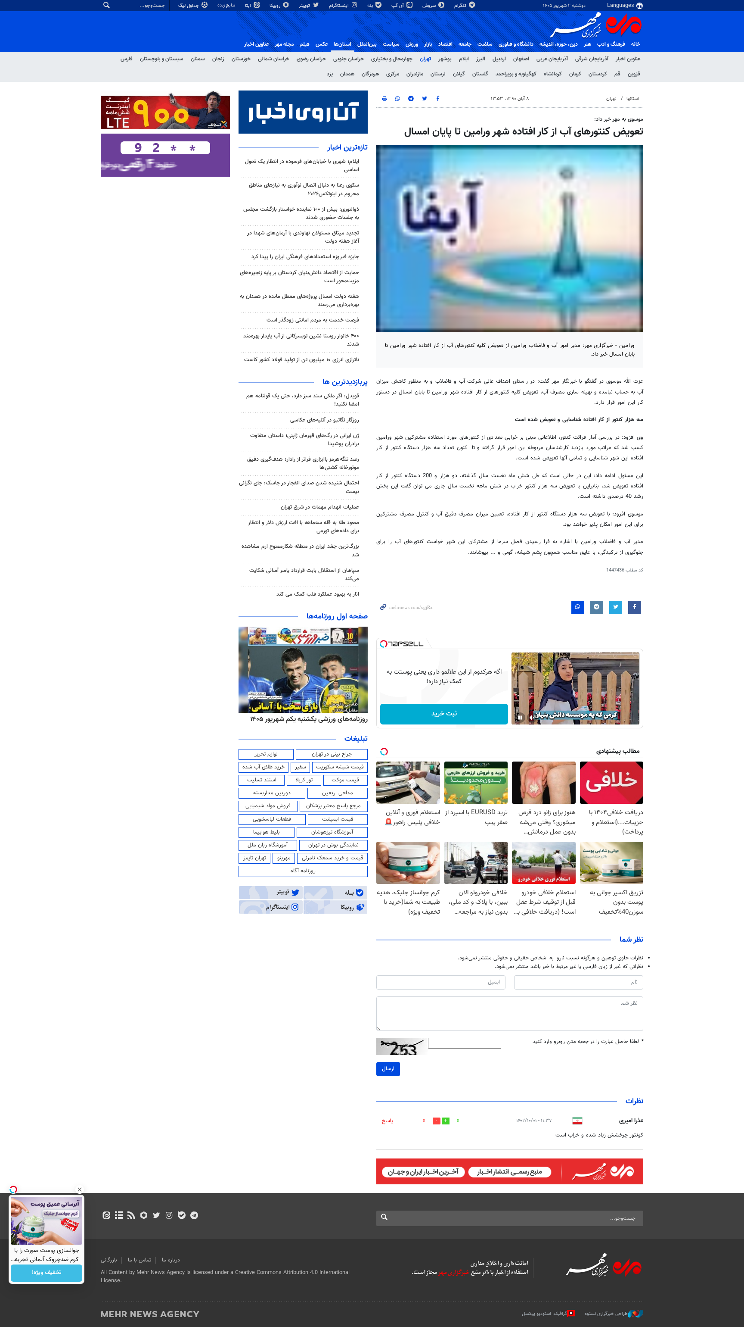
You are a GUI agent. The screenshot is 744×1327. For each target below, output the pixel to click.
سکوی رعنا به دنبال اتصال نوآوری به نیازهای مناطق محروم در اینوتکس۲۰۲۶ (304, 189)
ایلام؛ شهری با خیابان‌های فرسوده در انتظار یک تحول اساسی (302, 165)
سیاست (391, 44)
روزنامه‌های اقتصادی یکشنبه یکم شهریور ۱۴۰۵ (306, 719)
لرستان (438, 74)
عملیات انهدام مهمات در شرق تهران (320, 507)
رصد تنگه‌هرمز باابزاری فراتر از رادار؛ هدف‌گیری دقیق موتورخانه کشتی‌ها (303, 463)
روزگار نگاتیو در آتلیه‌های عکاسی (324, 420)
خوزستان (241, 59)
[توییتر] (156, 1216)
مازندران (414, 74)
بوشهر (445, 59)
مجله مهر (284, 44)
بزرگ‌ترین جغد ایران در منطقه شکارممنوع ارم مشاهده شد (300, 550)
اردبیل (499, 59)
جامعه (465, 44)
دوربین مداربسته (272, 793)
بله (370, 5)
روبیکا (276, 5)
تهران (425, 59)
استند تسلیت (261, 780)
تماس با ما (139, 1260)
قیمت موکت (345, 780)
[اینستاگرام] (169, 1216)
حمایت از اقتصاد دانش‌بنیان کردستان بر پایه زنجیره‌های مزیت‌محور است (299, 277)
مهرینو (284, 858)
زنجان (218, 59)
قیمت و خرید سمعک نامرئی (332, 858)
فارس (127, 59)
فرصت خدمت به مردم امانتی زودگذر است (313, 320)
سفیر (300, 767)
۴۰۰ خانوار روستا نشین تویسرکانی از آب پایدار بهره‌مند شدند (301, 340)
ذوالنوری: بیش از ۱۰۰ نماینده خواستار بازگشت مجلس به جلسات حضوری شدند (301, 213)
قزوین (634, 74)
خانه (635, 44)
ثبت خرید (444, 714)
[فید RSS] (131, 1216)
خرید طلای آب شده (263, 767)
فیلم (305, 44)
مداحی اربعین (337, 793)
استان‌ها (342, 44)
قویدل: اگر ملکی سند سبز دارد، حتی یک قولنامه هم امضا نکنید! (302, 400)
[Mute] (532, 717)
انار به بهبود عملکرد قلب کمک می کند (317, 594)
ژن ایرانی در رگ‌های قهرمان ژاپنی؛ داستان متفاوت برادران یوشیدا (304, 439)
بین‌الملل (367, 44)
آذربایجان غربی (552, 59)
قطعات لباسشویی (272, 819)
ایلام (464, 59)
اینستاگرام (339, 5)
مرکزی (392, 74)
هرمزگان (370, 74)
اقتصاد (445, 44)
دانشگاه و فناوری (516, 44)
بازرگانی (109, 1260)
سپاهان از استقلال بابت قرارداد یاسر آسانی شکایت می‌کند (304, 574)
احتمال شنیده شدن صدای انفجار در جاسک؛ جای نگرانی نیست (299, 487)
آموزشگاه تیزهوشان (332, 832)
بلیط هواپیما (266, 832)
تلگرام (461, 5)
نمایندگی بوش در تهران (333, 845)
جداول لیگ (189, 5)
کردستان (598, 74)
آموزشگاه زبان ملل (268, 845)
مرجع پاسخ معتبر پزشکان (333, 806)
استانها (632, 99)
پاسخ (387, 1121)
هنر (587, 44)
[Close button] (79, 1189)
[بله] (181, 1216)
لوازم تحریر (266, 754)
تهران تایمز (254, 858)
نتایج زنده (226, 5)
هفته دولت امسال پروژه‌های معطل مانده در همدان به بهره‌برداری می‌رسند (299, 300)
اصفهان (521, 59)
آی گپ (398, 5)
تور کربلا (304, 780)
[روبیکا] (144, 1216)
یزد (330, 74)
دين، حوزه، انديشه (558, 44)
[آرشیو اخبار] (118, 1216)
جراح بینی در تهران (332, 754)
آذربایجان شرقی (591, 59)
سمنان (198, 59)
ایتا (248, 5)
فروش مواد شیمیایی (268, 806)
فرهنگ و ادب (611, 44)
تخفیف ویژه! (47, 1273)
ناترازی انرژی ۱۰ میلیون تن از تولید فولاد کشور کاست (301, 360)
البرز (480, 59)
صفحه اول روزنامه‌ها (337, 616)
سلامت (485, 44)
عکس (322, 44)
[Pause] (520, 717)
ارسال (388, 1069)
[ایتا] (106, 1216)
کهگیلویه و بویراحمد (516, 74)
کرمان (575, 74)
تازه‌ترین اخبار (347, 147)
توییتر (305, 5)
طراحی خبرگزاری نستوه (606, 1314)
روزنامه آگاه (303, 871)
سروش (429, 5)
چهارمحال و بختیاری (391, 59)
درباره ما (171, 1260)
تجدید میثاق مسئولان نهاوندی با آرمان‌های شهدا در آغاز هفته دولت (303, 237)
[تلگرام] (194, 1216)
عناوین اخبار (628, 59)
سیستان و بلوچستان (161, 59)
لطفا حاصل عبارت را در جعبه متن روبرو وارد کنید (588, 1042)
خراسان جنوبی (348, 59)
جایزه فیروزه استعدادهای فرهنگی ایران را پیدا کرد (305, 257)
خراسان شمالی (273, 59)
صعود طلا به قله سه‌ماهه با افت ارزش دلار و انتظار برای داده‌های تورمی (303, 526)
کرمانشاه (553, 74)
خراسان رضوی (311, 59)
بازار (428, 44)
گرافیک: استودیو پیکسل (544, 1314)
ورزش (412, 44)
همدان (347, 74)
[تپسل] (383, 644)
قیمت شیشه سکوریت (340, 767)
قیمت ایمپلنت (337, 819)
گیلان (459, 74)
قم (617, 74)
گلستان (480, 74)
